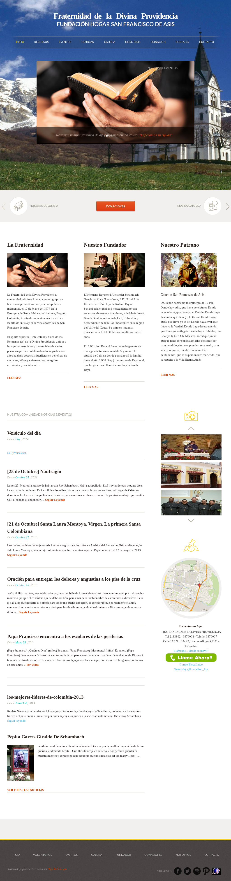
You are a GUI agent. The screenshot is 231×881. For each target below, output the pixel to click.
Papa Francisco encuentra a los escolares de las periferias (65, 636)
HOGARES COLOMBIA (44, 205)
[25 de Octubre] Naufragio (34, 471)
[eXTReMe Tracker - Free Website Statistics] (216, 871)
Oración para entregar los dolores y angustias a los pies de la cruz (73, 579)
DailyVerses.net (16, 452)
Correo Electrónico (191, 664)
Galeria (96, 854)
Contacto (211, 854)
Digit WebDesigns (57, 869)
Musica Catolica (189, 205)
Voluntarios (42, 854)
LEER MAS (14, 378)
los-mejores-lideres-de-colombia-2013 (45, 697)
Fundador (123, 854)
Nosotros (183, 854)
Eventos (71, 854)
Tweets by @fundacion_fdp (191, 669)
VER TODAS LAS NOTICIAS (25, 790)
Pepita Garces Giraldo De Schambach (45, 737)
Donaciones (153, 854)
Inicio (16, 854)
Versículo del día (24, 433)
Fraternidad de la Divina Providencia (115, 16)
